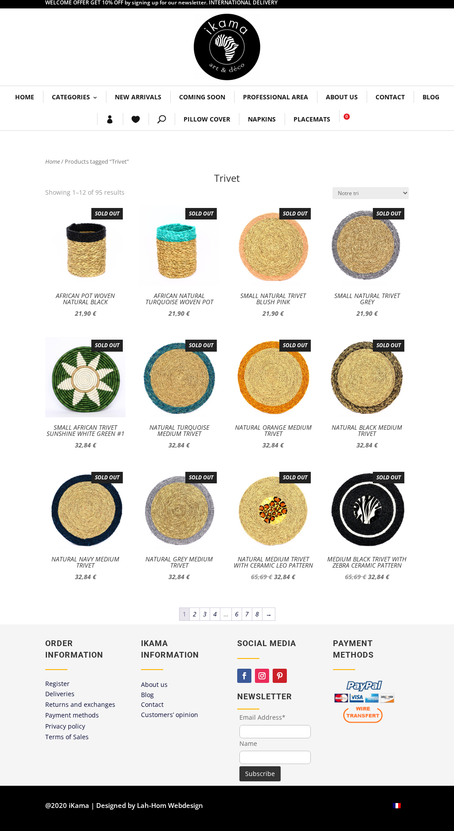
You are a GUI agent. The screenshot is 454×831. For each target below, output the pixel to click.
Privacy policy (65, 726)
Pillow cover (207, 119)
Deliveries (59, 694)
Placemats (312, 119)
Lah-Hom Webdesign (170, 805)
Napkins (262, 119)
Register (57, 683)
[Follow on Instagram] (262, 676)
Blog (431, 97)
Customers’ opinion (169, 714)
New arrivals (138, 97)
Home (24, 97)
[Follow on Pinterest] (280, 676)
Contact (390, 97)
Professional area (275, 97)
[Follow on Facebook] (244, 676)
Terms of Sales (67, 737)
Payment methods (72, 715)
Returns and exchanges (80, 704)
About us (342, 97)
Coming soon (202, 97)
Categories (71, 97)
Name (248, 743)
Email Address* (262, 717)
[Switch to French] (396, 805)
